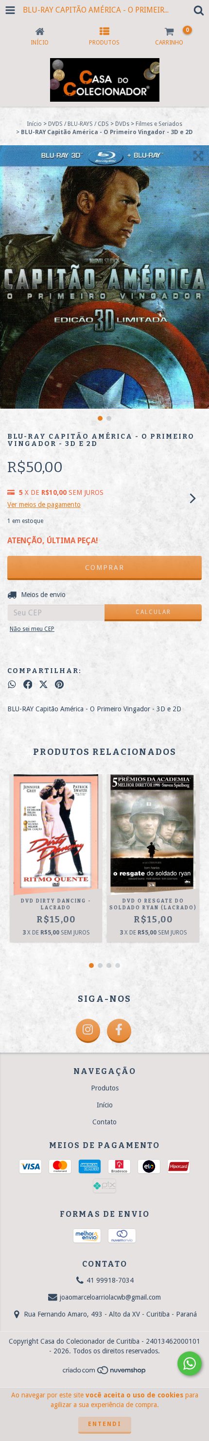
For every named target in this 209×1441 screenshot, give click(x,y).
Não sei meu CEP (32, 629)
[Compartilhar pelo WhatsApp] (12, 685)
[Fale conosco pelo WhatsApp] (189, 1363)
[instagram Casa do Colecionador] (88, 1031)
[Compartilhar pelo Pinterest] (59, 685)
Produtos (105, 1088)
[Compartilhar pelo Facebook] (28, 685)
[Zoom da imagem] (198, 156)
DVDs (122, 124)
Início (34, 124)
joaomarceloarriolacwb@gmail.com (110, 1297)
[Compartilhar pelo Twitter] (43, 685)
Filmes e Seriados (159, 124)
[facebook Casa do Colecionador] (119, 1031)
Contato (104, 1122)
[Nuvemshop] (104, 1373)
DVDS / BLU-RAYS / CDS (78, 124)
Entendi (105, 1424)
